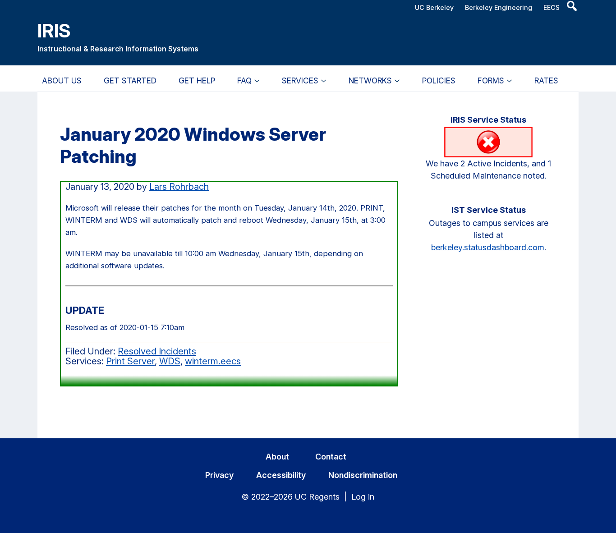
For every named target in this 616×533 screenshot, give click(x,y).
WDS (169, 361)
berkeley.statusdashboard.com (487, 247)
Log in (362, 496)
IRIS (54, 30)
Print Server (130, 361)
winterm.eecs (213, 361)
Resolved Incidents (157, 351)
